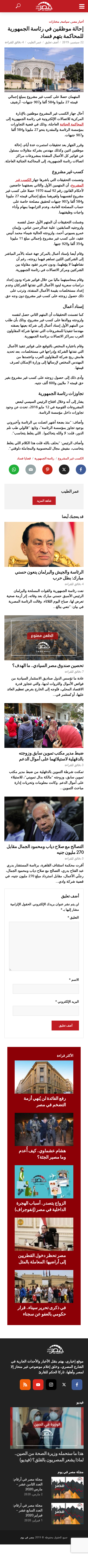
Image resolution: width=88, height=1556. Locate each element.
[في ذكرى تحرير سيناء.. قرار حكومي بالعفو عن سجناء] (44, 1286)
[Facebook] (77, 1384)
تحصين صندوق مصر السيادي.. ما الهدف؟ (48, 665)
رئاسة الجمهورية (44, 458)
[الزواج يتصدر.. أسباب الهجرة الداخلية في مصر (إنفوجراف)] (44, 1181)
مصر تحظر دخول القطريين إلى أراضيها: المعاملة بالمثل (42, 1258)
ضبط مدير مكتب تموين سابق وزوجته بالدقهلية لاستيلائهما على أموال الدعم (51, 755)
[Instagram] (51, 1384)
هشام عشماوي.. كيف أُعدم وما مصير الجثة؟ (42, 1154)
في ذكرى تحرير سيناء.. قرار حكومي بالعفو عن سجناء (42, 1310)
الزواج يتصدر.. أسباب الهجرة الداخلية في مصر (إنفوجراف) (40, 1206)
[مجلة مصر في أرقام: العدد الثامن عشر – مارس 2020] (67, 1487)
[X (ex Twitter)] (64, 1384)
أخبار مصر (77, 21)
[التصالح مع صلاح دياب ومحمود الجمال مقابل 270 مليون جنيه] (44, 819)
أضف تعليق (51, 42)
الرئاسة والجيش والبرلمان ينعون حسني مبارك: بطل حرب (49, 574)
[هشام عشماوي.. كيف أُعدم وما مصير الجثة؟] (44, 1129)
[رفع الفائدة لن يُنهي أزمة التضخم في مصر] (44, 1077)
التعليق (73, 917)
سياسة (65, 21)
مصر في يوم (27, 1537)
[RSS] (25, 1384)
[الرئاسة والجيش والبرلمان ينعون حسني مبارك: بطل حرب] (44, 544)
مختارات (54, 21)
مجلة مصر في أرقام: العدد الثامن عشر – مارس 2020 (28, 1484)
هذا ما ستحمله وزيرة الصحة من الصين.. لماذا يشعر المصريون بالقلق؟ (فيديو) (49, 1456)
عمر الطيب (34, 42)
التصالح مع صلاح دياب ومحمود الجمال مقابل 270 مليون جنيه (45, 849)
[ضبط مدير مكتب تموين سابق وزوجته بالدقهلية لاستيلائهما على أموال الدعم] (44, 725)
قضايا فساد (24, 458)
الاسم (74, 979)
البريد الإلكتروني (67, 1001)
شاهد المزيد (44, 501)
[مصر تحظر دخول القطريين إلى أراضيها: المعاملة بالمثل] (44, 1234)
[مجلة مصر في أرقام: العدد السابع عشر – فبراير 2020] (67, 1514)
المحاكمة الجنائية (72, 124)
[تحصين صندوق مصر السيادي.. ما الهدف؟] (44, 637)
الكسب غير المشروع (71, 458)
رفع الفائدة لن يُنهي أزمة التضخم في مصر (45, 1101)
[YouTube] (38, 1384)
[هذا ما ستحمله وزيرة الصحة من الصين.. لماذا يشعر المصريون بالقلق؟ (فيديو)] (47, 1428)
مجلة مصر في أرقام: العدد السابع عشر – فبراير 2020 (28, 1510)
